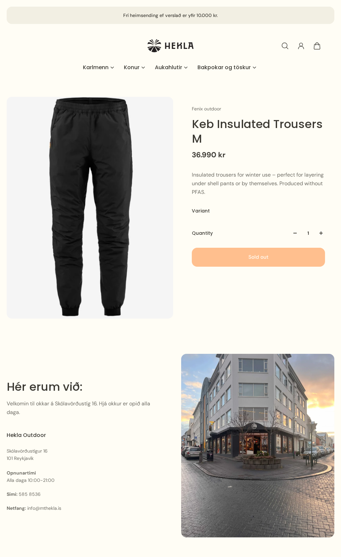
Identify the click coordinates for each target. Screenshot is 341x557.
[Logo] (170, 46)
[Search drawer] (285, 46)
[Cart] (317, 46)
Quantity (202, 233)
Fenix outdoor (206, 109)
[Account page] (301, 46)
